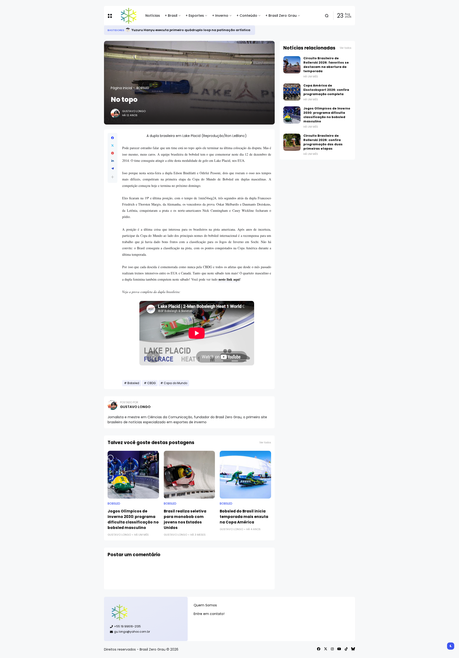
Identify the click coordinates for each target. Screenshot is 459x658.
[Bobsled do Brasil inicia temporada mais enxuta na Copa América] (245, 475)
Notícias (152, 15)
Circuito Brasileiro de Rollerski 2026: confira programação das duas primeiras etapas (323, 142)
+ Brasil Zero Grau (281, 15)
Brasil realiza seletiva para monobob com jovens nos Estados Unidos (185, 519)
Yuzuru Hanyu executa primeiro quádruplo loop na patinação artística (190, 30)
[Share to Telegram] (112, 168)
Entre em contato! (209, 613)
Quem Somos (205, 605)
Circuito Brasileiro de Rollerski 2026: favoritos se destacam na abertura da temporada (326, 64)
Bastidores (116, 30)
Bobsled (143, 88)
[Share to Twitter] (112, 145)
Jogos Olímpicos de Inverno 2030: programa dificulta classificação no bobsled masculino (133, 519)
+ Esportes (195, 15)
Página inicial (121, 88)
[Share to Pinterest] (112, 153)
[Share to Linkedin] (112, 160)
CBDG (151, 383)
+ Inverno (220, 15)
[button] (112, 177)
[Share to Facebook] (112, 137)
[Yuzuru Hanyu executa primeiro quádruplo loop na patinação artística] (128, 30)
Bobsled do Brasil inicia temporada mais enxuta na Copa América (244, 517)
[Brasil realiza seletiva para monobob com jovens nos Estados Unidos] (189, 475)
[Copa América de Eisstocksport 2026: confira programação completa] (292, 92)
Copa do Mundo (175, 383)
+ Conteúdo (246, 15)
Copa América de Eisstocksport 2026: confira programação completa (326, 89)
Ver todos (265, 442)
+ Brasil (171, 15)
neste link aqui (229, 279)
